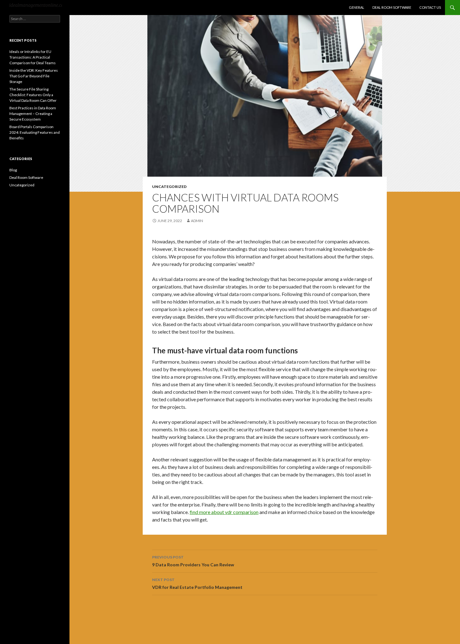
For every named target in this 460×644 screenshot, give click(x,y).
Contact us (430, 7)
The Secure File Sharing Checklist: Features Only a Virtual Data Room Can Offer (33, 95)
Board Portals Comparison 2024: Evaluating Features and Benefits (34, 132)
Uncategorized (169, 186)
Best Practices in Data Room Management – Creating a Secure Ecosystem (32, 114)
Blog (13, 170)
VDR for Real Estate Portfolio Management (197, 583)
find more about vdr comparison (224, 512)
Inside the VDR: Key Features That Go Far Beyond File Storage (33, 76)
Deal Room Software (391, 7)
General (356, 7)
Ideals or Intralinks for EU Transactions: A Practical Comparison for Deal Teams (32, 57)
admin (197, 220)
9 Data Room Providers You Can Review (193, 561)
